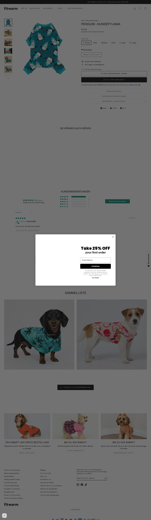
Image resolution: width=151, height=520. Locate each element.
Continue (96, 266)
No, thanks (95, 278)
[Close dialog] (113, 235)
